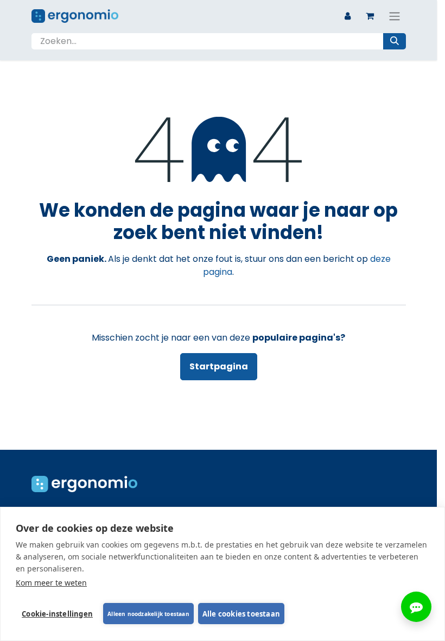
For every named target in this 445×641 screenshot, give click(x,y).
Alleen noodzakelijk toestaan (148, 614)
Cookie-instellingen (57, 614)
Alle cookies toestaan (241, 614)
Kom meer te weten (51, 582)
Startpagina (218, 366)
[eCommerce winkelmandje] (370, 15)
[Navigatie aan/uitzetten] (394, 16)
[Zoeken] (394, 41)
